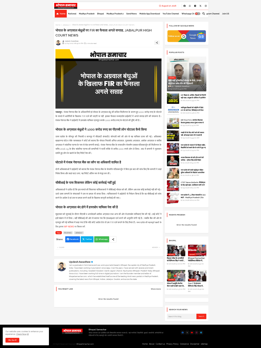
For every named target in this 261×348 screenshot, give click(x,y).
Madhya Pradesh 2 (115, 14)
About (151, 344)
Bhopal (100, 14)
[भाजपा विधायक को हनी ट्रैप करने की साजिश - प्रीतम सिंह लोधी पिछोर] (173, 160)
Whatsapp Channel (190, 14)
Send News (131, 14)
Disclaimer (194, 344)
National (72, 14)
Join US (225, 14)
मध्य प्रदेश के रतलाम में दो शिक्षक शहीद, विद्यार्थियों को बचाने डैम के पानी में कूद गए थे (193, 147)
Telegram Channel (210, 14)
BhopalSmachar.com (85, 344)
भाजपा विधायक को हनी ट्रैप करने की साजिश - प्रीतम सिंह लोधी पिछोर (192, 158)
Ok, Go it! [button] (12, 340)
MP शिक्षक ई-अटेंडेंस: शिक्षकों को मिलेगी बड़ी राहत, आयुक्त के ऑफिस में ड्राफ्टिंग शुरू (193, 97)
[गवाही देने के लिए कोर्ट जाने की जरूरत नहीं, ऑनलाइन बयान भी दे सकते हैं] (173, 135)
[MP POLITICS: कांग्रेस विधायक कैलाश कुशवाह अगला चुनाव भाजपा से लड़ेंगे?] (173, 123)
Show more (156, 289)
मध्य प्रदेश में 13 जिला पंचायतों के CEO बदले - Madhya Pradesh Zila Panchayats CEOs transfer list (193, 198)
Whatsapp (103, 239)
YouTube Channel (171, 14)
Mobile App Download (149, 14)
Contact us (160, 344)
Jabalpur (66, 25)
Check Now (21, 334)
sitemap (204, 344)
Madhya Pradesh (86, 14)
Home (62, 14)
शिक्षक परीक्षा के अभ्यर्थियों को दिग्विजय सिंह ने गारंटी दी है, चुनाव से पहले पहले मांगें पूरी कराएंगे (176, 259)
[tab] (61, 13)
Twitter (88, 239)
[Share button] (113, 239)
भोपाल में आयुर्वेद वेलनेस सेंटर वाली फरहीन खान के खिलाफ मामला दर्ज (175, 284)
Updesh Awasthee (80, 261)
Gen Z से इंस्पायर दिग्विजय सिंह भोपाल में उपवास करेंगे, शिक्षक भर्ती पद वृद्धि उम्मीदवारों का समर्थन (196, 284)
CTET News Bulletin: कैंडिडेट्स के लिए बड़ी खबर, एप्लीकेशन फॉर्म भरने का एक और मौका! (193, 184)
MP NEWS (69, 226)
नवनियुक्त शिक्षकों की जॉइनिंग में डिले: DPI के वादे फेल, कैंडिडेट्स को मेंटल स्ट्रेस (192, 110)
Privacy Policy (172, 344)
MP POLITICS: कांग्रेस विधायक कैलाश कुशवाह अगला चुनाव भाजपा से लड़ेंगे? (192, 122)
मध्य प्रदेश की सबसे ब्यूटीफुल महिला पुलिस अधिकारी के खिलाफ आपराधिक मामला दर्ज (192, 172)
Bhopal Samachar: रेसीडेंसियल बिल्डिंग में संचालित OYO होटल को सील (196, 259)
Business (68, 233)
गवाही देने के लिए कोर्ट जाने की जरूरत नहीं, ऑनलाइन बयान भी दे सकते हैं (192, 133)
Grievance (184, 344)
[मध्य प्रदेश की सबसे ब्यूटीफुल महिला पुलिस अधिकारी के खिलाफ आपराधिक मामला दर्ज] (173, 173)
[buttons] (184, 6)
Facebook (74, 239)
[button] (197, 13)
